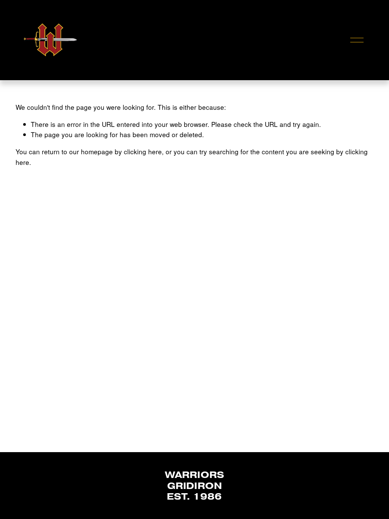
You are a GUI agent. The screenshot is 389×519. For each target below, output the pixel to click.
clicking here (143, 151)
